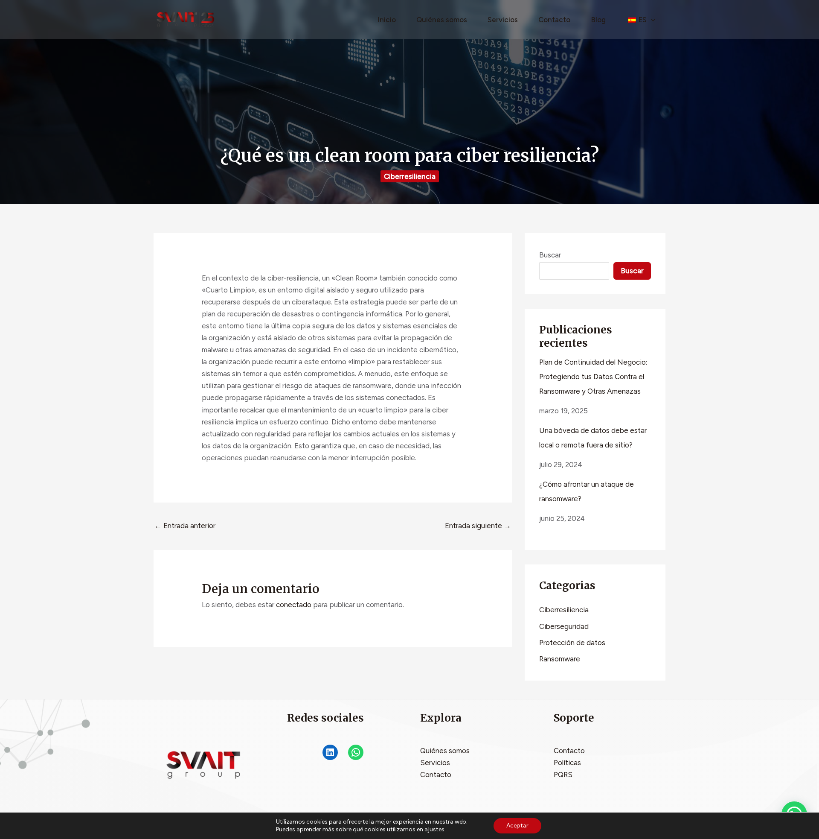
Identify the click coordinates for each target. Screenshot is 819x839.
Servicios (503, 19)
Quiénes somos (441, 19)
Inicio (387, 19)
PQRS (563, 774)
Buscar (550, 255)
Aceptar (517, 825)
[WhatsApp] (355, 752)
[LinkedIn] (330, 752)
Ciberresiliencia (410, 176)
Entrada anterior (184, 525)
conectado (293, 604)
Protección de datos (572, 642)
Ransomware (559, 659)
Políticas (567, 762)
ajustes (434, 829)
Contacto (554, 19)
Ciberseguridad (564, 626)
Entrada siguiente (478, 525)
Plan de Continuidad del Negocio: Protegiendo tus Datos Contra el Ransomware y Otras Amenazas (593, 376)
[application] (651, 19)
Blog (598, 19)
